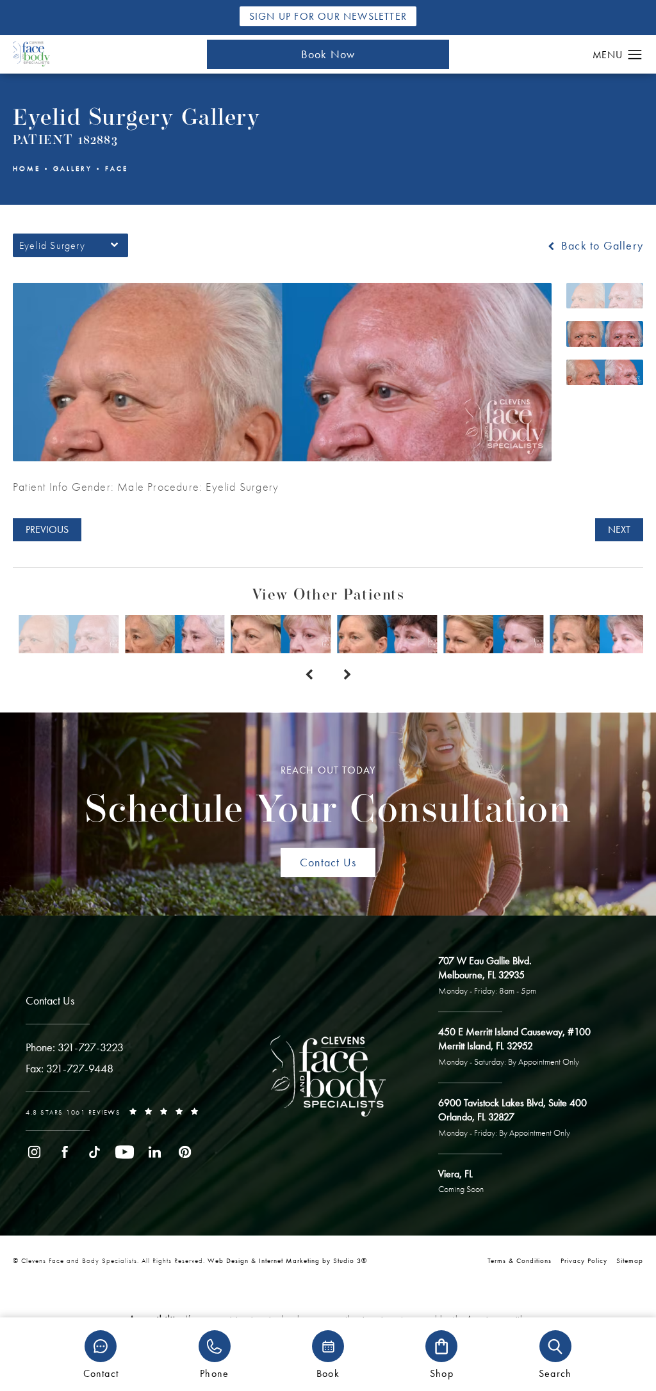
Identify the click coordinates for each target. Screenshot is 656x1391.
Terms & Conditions (520, 1260)
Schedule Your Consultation (328, 797)
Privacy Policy (584, 1260)
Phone (214, 1373)
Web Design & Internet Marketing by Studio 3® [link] (287, 1260)
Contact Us (328, 862)
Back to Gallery (600, 245)
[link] (75, 1047)
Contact (101, 1373)
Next (619, 529)
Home (26, 168)
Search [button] (555, 1373)
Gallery (72, 168)
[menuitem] (34, 1152)
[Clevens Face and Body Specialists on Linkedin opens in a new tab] (155, 1152)
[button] (635, 55)
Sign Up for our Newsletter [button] (328, 16)
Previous (47, 529)
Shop (442, 1373)
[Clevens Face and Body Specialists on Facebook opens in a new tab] (64, 1152)
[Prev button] (309, 675)
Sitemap (629, 1260)
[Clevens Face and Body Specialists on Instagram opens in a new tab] (34, 1152)
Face (116, 168)
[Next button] (347, 675)
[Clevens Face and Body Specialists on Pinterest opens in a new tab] (185, 1152)
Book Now (328, 54)
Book (328, 1373)
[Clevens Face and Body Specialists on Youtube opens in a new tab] (124, 1152)
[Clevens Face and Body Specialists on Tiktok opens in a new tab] (94, 1152)
